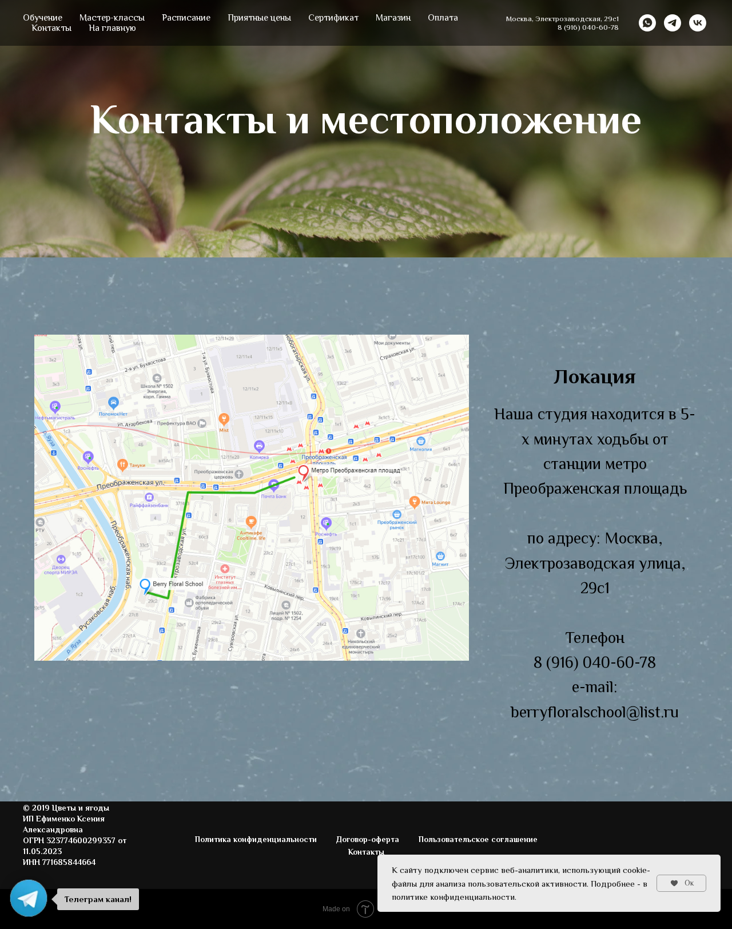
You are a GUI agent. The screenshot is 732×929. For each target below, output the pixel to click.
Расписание (186, 18)
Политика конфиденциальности (256, 839)
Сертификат (333, 18)
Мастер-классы (112, 18)
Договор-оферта (367, 839)
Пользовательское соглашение (478, 839)
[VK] (697, 22)
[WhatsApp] (647, 22)
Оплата (443, 18)
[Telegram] (672, 22)
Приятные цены (259, 18)
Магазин (393, 18)
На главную (112, 28)
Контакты (51, 28)
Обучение (42, 18)
